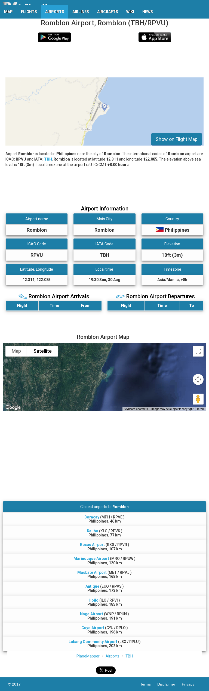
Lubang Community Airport (93, 641)
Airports (112, 656)
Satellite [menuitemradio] (42, 351)
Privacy (191, 684)
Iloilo (94, 600)
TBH (48, 159)
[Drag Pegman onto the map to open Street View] (198, 399)
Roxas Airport (92, 544)
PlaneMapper (88, 656)
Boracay (91, 517)
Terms (201, 409)
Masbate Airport (92, 572)
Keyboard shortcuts (136, 409)
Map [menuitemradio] (16, 351)
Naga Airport (91, 614)
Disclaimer (169, 684)
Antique (92, 586)
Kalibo (92, 531)
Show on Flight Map (177, 139)
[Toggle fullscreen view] (198, 351)
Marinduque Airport (91, 558)
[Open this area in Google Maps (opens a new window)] (13, 407)
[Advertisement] (104, 59)
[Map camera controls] (198, 379)
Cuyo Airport (92, 628)
